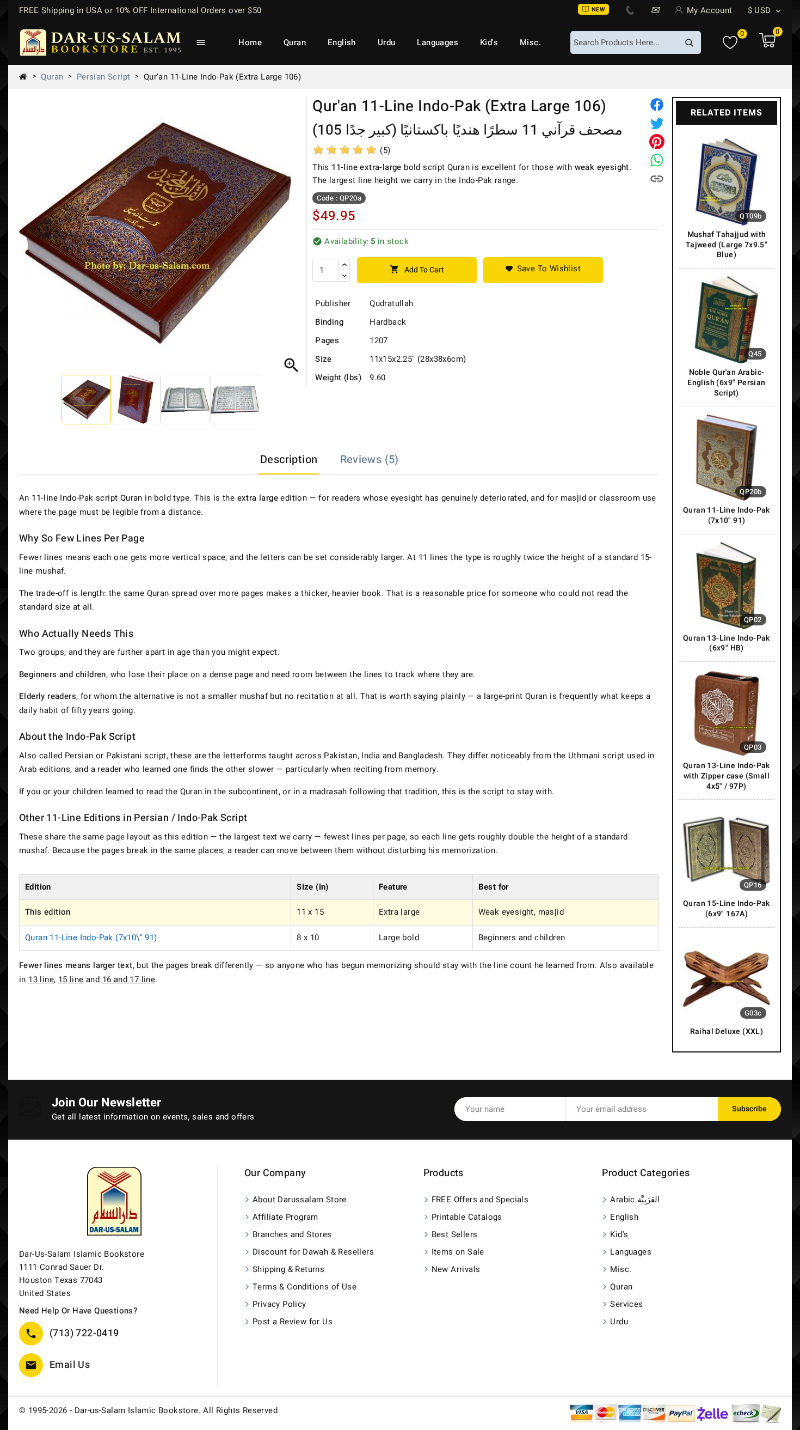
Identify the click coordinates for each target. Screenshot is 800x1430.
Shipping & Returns (288, 1269)
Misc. (530, 42)
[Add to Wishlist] (543, 270)
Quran (295, 42)
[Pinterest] (656, 141)
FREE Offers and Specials (480, 1200)
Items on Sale (458, 1252)
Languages (437, 42)
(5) (385, 150)
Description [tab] (288, 459)
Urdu (387, 42)
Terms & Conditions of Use (304, 1287)
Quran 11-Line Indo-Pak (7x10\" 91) (91, 938)
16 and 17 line (129, 979)
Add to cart (417, 270)
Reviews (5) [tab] (369, 459)
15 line (71, 979)
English (342, 42)
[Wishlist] (730, 42)
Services (626, 1304)
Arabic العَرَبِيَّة (635, 1200)
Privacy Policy (279, 1304)
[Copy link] (656, 178)
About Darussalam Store (300, 1200)
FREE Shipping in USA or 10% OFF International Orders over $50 (140, 10)
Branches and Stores (292, 1234)
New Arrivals (456, 1269)
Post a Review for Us (293, 1322)
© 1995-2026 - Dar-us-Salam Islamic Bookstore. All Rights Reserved (148, 1410)
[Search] (689, 42)
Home (250, 42)
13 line (41, 979)
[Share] (656, 104)
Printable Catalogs (467, 1217)
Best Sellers (455, 1234)
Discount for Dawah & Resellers (313, 1252)
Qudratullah (391, 303)
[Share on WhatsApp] (656, 160)
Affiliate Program (285, 1217)
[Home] (27, 77)
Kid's (489, 42)
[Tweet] (656, 123)
